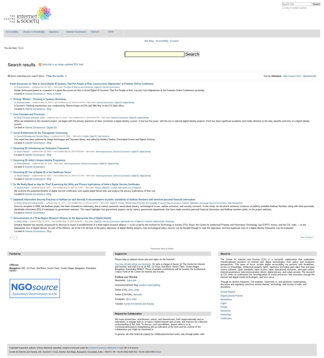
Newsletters (226, 299)
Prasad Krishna (23, 87)
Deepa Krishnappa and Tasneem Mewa (33, 136)
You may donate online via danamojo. (133, 264)
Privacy (98, 188)
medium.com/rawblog (149, 285)
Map (158, 352)
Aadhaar (185, 203)
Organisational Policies (232, 295)
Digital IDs (52, 127)
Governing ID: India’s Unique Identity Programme (39, 160)
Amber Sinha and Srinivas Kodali (30, 203)
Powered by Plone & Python (162, 249)
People (224, 307)
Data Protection (138, 203)
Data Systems (103, 136)
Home (21, 48)
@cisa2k (137, 294)
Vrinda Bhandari (23, 163)
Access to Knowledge (34, 32)
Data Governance (174, 203)
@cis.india (131, 299)
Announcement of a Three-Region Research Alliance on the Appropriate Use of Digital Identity (62, 218)
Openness (54, 32)
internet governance (104, 151)
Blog (49, 109)
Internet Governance (76, 32)
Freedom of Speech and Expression (78, 87)
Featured (162, 203)
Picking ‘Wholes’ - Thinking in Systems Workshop (39, 99)
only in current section (296, 8)
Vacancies (226, 310)
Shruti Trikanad (23, 151)
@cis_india (133, 289)
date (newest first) (292, 76)
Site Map (149, 41)
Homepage (204, 203)
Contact (174, 41)
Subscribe (131, 280)
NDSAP (128, 203)
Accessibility (12, 32)
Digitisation (194, 203)
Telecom (95, 32)
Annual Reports (228, 292)
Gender (85, 136)
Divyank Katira (23, 188)
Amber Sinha (22, 221)
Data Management (235, 203)
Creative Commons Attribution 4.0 (104, 348)
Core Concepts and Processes (29, 114)
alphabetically (309, 76)
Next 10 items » (307, 237)
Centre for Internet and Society (139, 303)
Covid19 (113, 188)
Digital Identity (128, 102)
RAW (110, 32)
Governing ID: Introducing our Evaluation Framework (41, 148)
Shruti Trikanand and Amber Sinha (31, 118)
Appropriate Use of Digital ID (129, 188)
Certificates (226, 318)
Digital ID (98, 87)
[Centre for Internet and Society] (28, 15)
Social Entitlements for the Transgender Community (40, 133)
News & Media (54, 93)
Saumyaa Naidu (23, 102)
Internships (226, 314)
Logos (223, 303)
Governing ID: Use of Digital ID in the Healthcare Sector (42, 172)
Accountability (151, 203)
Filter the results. (55, 76)
